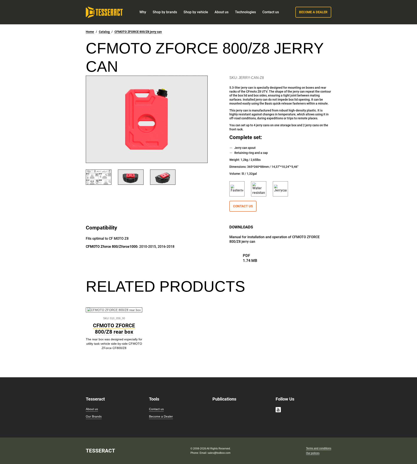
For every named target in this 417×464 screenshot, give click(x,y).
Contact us (156, 409)
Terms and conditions (318, 448)
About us (92, 409)
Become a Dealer (161, 416)
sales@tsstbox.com (219, 452)
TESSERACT (100, 451)
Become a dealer (313, 12)
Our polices (312, 453)
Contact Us (243, 206)
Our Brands (94, 416)
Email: (204, 452)
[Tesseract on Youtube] (278, 410)
